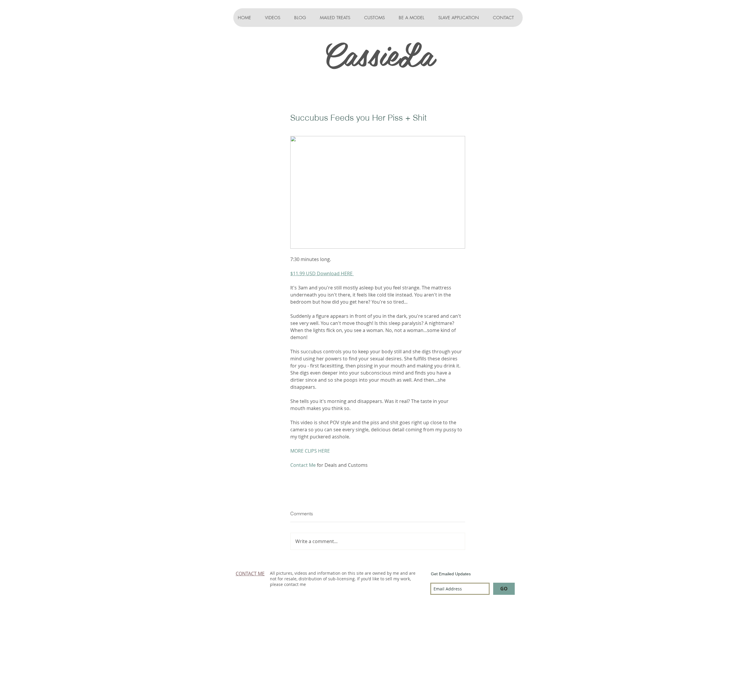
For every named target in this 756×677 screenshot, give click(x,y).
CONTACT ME (250, 573)
